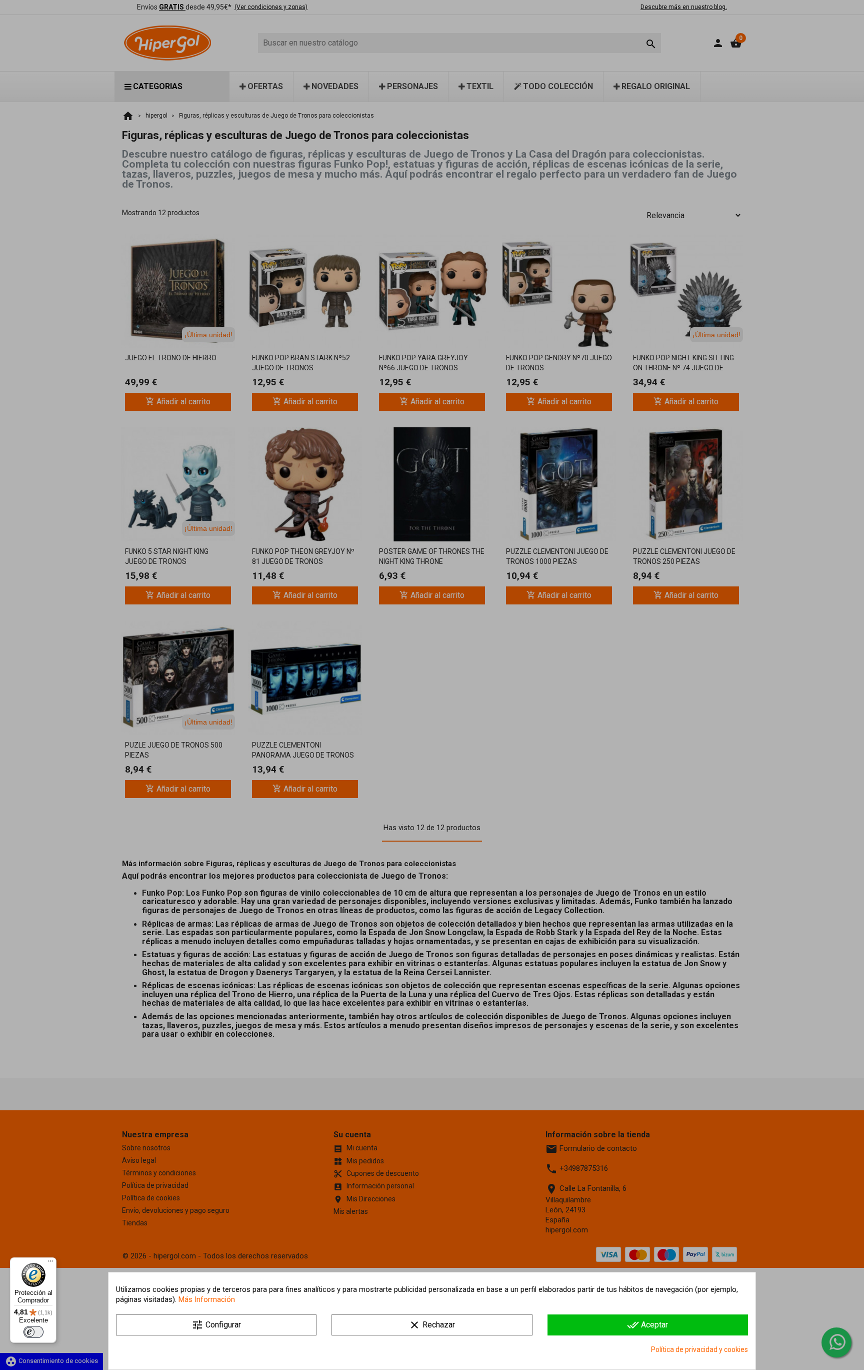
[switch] (34, 1332)
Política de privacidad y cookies (699, 1349)
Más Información (206, 1299)
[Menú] (50, 1263)
